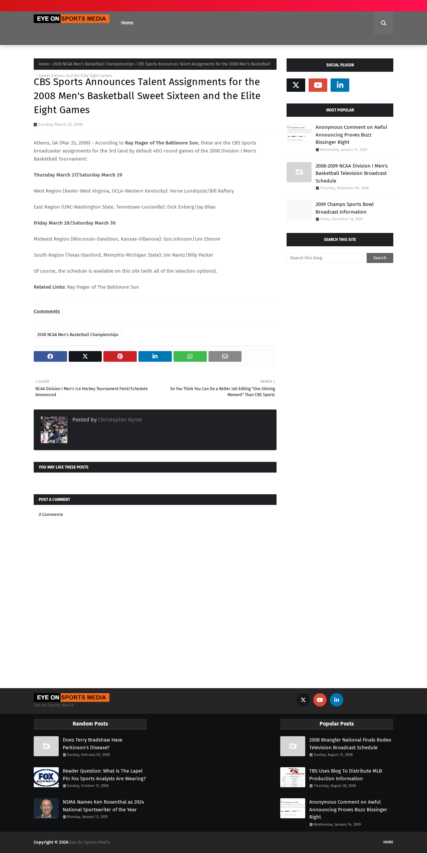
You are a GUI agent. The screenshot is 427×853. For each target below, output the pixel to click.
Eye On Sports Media (89, 842)
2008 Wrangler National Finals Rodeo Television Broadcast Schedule (350, 744)
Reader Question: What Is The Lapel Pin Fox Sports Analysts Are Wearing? (104, 775)
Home (44, 64)
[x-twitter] (296, 85)
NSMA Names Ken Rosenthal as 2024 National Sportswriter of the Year (103, 806)
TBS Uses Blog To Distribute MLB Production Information (345, 775)
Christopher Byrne (119, 419)
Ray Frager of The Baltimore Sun (103, 287)
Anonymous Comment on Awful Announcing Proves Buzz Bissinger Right (351, 134)
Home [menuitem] (127, 23)
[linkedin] (340, 85)
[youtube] (318, 85)
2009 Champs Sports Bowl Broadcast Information (345, 208)
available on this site (116, 271)
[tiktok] (362, 85)
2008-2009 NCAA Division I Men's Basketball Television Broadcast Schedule (352, 173)
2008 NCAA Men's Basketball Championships (93, 64)
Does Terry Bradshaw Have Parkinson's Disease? (92, 744)
